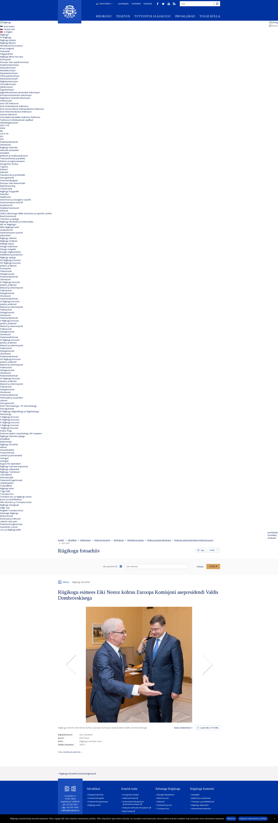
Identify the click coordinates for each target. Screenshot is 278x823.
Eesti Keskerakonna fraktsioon (14, 106)
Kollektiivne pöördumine (11, 254)
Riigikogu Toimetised (10, 472)
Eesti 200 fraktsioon (9, 103)
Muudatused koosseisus (11, 45)
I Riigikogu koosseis (9, 428)
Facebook (157, 3)
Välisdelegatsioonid (9, 122)
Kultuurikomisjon (8, 67)
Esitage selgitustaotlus (10, 252)
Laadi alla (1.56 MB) (209, 727)
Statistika (4, 194)
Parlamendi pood (164, 805)
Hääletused (5, 197)
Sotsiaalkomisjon (8, 84)
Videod (3, 447)
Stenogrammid (7, 177)
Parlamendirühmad (9, 142)
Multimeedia (6, 441)
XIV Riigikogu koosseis (10, 260)
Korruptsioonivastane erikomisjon (16, 95)
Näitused (160, 801)
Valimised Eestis (129, 798)
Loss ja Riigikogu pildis (10, 529)
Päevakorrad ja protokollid (12, 175)
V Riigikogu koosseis (9, 417)
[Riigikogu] (69, 11)
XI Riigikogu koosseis (10, 301)
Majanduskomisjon (9, 73)
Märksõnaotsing (7, 186)
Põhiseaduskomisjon (10, 76)
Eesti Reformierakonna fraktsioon (16, 111)
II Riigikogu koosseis (9, 425)
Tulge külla (209, 16)
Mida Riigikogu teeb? (9, 227)
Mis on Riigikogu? (8, 224)
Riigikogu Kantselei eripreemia (14, 466)
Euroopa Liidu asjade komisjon (14, 62)
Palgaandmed (6, 54)
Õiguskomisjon (7, 89)
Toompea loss (7, 494)
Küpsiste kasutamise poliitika (252, 818)
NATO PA (4, 125)
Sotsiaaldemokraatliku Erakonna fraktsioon (20, 117)
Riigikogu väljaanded (9, 469)
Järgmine (207, 665)
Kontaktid (136, 3)
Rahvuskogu (5, 414)
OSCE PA (4, 133)
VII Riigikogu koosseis (10, 378)
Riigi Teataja (128, 811)
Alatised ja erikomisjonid (11, 287)
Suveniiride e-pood (8, 527)
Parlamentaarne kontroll (11, 202)
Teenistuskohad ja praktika (12, 158)
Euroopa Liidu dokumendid (12, 183)
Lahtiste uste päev (8, 521)
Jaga (202, 550)
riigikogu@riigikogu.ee (70, 810)
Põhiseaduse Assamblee (11, 397)
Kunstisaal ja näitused (10, 518)
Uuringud (4, 458)
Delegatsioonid (7, 274)
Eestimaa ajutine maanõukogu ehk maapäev (21, 433)
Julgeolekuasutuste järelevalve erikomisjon (20, 92)
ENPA (2, 128)
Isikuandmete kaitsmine (201, 808)
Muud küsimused (8, 216)
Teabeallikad (6, 485)
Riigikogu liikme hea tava (11, 56)
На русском (9, 29)
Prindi (212, 550)
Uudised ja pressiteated (11, 455)
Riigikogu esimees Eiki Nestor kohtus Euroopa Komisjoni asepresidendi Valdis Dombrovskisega (213, 540)
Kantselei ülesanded (9, 150)
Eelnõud (4, 169)
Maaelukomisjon (8, 70)
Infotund (4, 210)
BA (1, 131)
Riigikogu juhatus (8, 40)
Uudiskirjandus (7, 483)
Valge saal (4, 507)
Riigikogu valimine (8, 238)
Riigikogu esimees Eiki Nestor (159, 540)
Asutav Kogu (6, 430)
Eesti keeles (104, 3)
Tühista (199, 566)
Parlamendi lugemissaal (11, 480)
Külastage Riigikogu (9, 513)
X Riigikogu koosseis (9, 320)
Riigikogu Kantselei (9, 147)
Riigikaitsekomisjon (9, 81)
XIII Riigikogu (119, 540)
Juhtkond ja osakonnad (201, 798)
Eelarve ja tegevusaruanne (12, 161)
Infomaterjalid (6, 477)
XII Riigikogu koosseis (10, 282)
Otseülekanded (7, 450)
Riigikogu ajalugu (8, 257)
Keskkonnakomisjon (9, 65)
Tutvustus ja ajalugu (152, 16)
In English (8, 32)
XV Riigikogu (5, 37)
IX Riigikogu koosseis (10, 340)
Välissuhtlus (5, 235)
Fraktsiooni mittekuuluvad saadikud (16, 120)
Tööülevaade (6, 188)
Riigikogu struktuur (8, 241)
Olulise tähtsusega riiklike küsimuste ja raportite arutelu (26, 213)
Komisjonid (5, 59)
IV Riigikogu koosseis (10, 419)
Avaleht (61, 540)
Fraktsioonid (6, 100)
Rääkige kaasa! (7, 243)
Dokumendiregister (9, 180)
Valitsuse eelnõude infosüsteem (136, 807)
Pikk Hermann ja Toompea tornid (15, 502)
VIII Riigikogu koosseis (10, 359)
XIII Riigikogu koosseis (10, 263)
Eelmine (70, 665)
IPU (1, 136)
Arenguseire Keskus (9, 164)
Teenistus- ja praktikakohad (203, 801)
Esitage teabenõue (9, 246)
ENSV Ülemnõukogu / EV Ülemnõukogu (18, 406)
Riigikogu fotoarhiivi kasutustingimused (77, 773)
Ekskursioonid (6, 516)
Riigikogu (104, 16)
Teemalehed (6, 474)
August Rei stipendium (10, 463)
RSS (174, 3)
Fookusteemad (7, 452)
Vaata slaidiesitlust (182, 727)
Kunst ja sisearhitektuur (11, 499)
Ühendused (5, 144)
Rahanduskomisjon (9, 78)
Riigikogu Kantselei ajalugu (12, 436)
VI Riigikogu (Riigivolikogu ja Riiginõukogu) (19, 411)
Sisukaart (147, 3)
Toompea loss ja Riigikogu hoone (16, 496)
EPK (2, 139)
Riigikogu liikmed (7, 43)
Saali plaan (5, 51)
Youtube (168, 3)
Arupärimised (6, 205)
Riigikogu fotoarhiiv (9, 444)
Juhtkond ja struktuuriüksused (14, 155)
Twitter (163, 3)
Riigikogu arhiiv (7, 488)
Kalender (4, 172)
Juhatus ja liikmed (8, 265)
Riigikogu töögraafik (9, 191)
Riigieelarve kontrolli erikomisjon (15, 98)
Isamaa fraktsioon (8, 114)
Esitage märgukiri (8, 249)
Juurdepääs (123, 3)
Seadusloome (6, 230)
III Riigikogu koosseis (10, 422)
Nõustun (231, 818)
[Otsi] (217, 3)
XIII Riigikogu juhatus (135, 540)
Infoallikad (185, 16)
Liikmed (3, 400)
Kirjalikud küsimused (9, 208)
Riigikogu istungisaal (9, 505)
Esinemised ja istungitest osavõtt (15, 199)
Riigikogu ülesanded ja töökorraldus (16, 221)
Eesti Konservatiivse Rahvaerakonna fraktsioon (22, 109)
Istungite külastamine (165, 794)
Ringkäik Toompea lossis (11, 510)
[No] (274, 818)
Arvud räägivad (7, 48)
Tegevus (123, 16)
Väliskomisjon (6, 87)
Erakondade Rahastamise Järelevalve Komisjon (133, 802)
